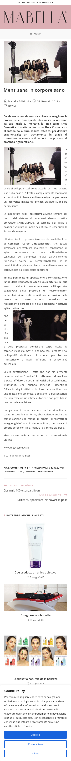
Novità (12, 105)
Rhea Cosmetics (56, 468)
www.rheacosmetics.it (16, 447)
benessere (13, 468)
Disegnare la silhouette (35, 615)
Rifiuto (35, 753)
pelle (30, 468)
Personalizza (35, 744)
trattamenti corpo (13, 471)
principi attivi (41, 468)
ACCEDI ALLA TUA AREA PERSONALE (35, 2)
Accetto (35, 734)
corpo (22, 468)
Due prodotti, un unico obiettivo (35, 572)
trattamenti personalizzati (38, 471)
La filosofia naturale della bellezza (35, 679)
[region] (35, 723)
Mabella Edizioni (18, 101)
